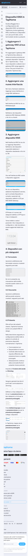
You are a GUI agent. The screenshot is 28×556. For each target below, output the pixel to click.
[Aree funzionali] (1, 25)
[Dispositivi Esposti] (1, 39)
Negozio (3, 472)
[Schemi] (1, 52)
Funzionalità (4, 470)
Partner (3, 486)
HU (10, 523)
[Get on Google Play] (11, 455)
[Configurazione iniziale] (1, 22)
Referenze (4, 475)
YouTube (3, 529)
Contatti (3, 482)
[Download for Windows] (4, 455)
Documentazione (6, 477)
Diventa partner (5, 479)
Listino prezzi (4, 513)
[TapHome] (6, 3)
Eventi (3, 484)
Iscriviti (22, 544)
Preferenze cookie (6, 498)
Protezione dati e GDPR (7, 493)
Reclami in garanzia (6, 495)
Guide (5, 7)
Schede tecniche (6, 515)
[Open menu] (25, 3)
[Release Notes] (1, 63)
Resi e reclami (6, 502)
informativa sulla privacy (8, 550)
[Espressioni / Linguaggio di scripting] (1, 42)
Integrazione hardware (12, 13)
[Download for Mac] (23, 455)
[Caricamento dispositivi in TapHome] (1, 35)
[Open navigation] (1, 11)
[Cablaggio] (1, 15)
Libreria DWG (5, 511)
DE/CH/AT (19, 523)
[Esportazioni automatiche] (1, 56)
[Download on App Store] (16, 455)
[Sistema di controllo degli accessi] (1, 49)
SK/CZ (6, 523)
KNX (21, 13)
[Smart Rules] (1, 32)
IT (14, 523)
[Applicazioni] (1, 18)
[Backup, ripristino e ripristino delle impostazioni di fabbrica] (1, 46)
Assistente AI (14, 7)
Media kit (3, 508)
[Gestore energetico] (1, 59)
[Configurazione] (1, 28)
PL (12, 523)
